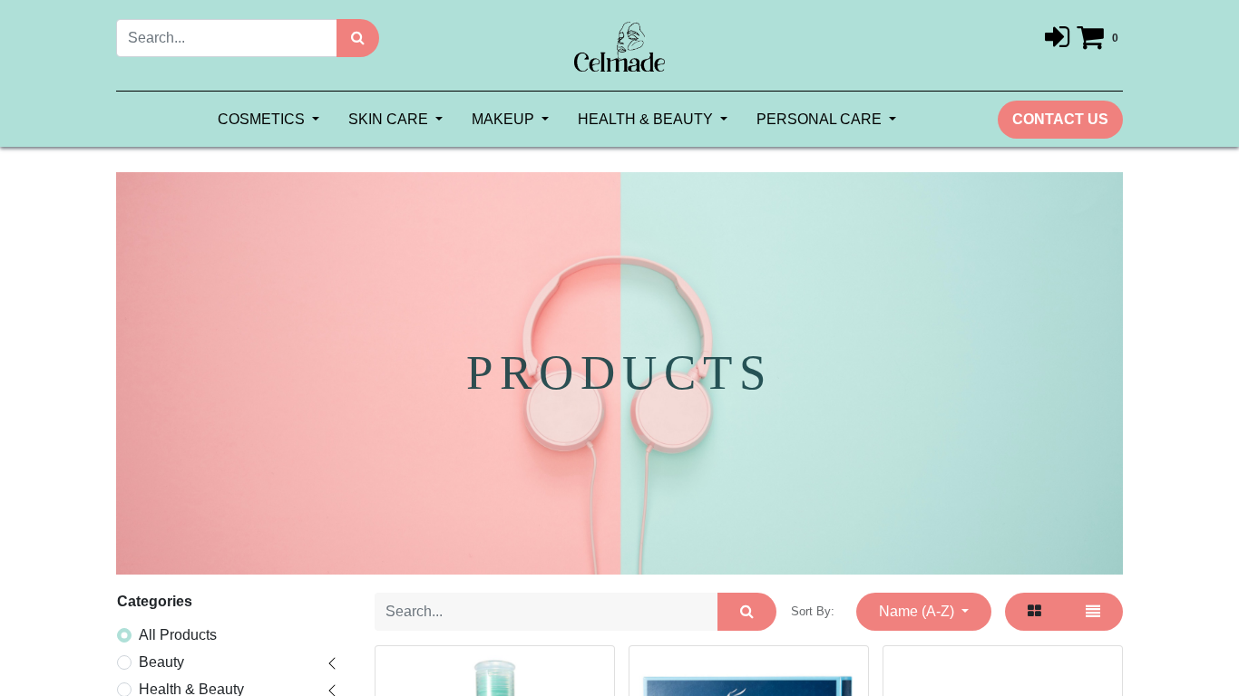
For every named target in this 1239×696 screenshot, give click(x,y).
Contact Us (1060, 119)
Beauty (161, 662)
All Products (178, 635)
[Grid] (1034, 612)
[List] (1093, 612)
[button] (923, 612)
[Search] (358, 38)
